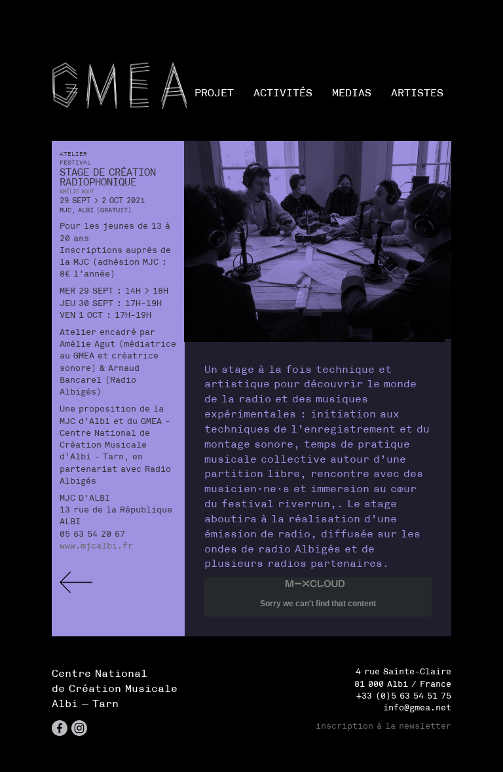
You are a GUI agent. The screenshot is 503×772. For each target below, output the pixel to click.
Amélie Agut (77, 191)
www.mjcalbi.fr (96, 545)
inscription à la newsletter (383, 725)
